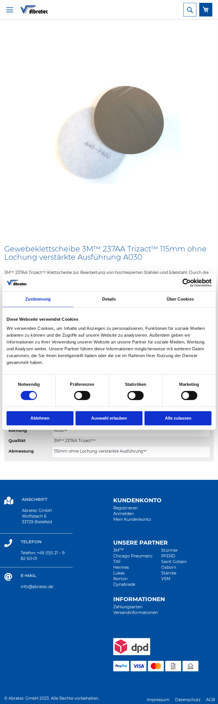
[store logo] (27, 9)
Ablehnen (39, 418)
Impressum (158, 699)
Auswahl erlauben (109, 418)
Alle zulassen (178, 418)
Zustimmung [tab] (38, 299)
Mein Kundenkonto (132, 519)
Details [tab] (109, 299)
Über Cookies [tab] (180, 299)
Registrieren (125, 508)
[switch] (82, 396)
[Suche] (189, 9)
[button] (61, 431)
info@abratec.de (37, 586)
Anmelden (123, 513)
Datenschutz (187, 699)
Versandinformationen (135, 612)
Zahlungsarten (127, 606)
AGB (210, 699)
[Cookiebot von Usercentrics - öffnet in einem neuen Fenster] (186, 282)
